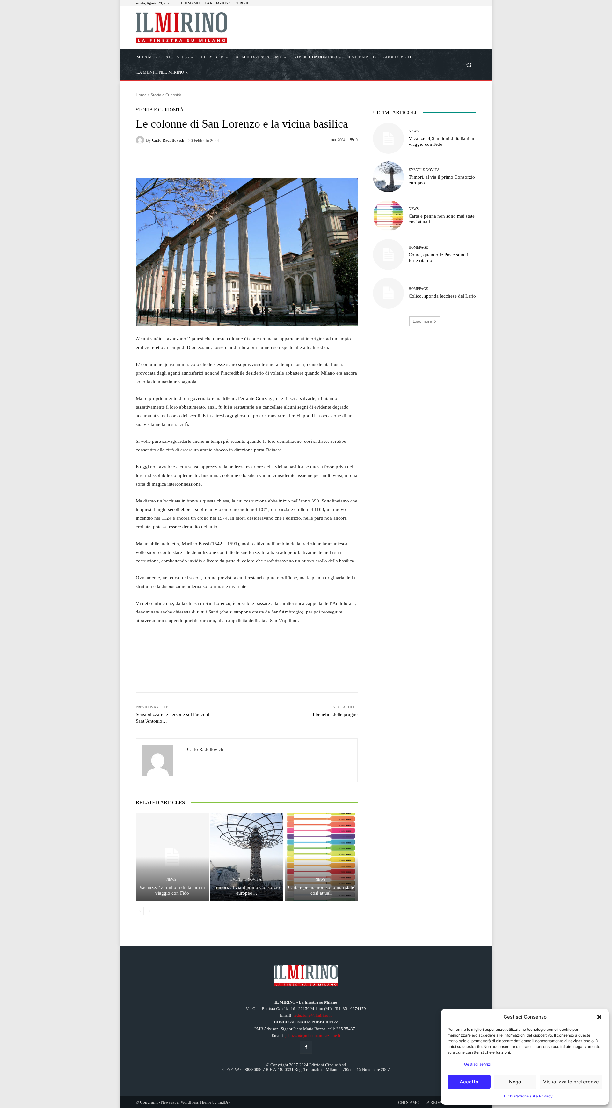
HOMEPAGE (418, 247)
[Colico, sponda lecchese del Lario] (388, 293)
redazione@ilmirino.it (313, 1015)
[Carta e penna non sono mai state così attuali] (321, 856)
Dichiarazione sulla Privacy (528, 1096)
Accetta (469, 1082)
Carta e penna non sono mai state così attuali (321, 890)
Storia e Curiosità (166, 95)
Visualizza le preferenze (571, 1082)
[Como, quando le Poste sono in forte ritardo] (388, 254)
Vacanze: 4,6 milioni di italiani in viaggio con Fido (172, 890)
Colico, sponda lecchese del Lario (442, 296)
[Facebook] (306, 1047)
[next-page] (150, 911)
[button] (599, 1017)
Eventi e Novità (245, 879)
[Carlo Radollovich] (141, 140)
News (171, 879)
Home (141, 95)
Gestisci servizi (477, 1064)
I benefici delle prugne (335, 714)
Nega (515, 1082)
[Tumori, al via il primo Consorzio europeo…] (246, 856)
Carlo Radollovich (168, 140)
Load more (422, 321)
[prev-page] (140, 911)
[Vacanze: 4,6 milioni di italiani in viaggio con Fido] (172, 856)
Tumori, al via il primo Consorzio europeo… (247, 890)
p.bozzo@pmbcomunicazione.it (312, 1035)
